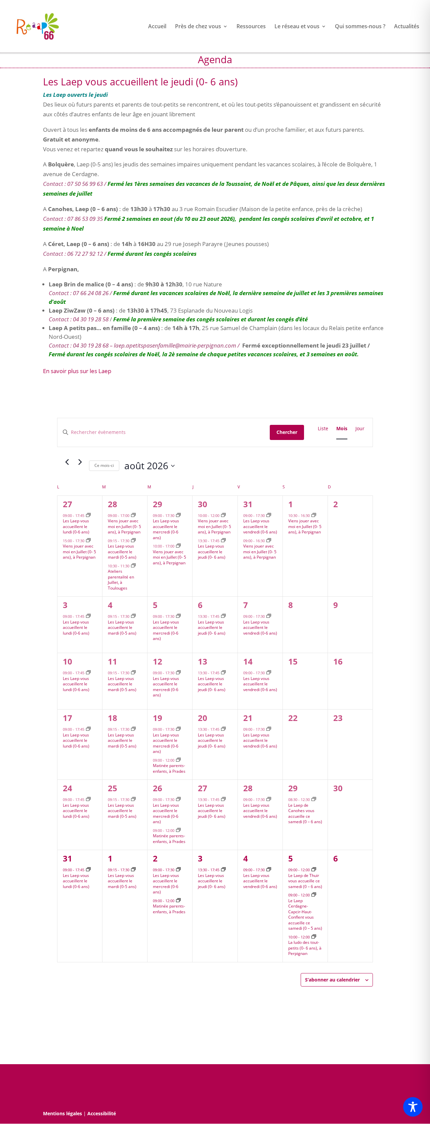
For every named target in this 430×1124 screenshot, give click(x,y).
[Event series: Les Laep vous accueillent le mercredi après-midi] (178, 515)
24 (67, 788)
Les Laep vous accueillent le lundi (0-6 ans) (76, 526)
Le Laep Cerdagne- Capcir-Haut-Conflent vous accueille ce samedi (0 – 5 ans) (305, 914)
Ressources (251, 27)
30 (202, 504)
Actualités (406, 27)
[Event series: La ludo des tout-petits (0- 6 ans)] (313, 936)
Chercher (286, 432)
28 (112, 504)
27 (67, 504)
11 (112, 661)
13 (202, 661)
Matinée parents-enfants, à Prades (169, 768)
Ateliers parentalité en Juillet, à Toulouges (121, 579)
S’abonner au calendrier (332, 979)
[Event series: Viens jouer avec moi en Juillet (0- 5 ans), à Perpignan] (88, 540)
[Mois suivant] (80, 462)
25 (112, 788)
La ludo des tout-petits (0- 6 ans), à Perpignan (304, 947)
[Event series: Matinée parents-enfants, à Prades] (178, 760)
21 (248, 717)
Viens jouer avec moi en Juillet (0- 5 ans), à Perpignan (79, 551)
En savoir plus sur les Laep (77, 371)
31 (248, 504)
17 (67, 717)
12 (157, 661)
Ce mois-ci (104, 465)
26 (157, 788)
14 (248, 661)
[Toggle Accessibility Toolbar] (412, 1106)
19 (157, 717)
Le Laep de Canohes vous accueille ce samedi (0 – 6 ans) (305, 813)
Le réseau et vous (296, 27)
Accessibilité (101, 1113)
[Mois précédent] (67, 462)
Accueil (157, 27)
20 (202, 717)
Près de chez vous (198, 27)
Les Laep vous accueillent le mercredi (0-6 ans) (166, 529)
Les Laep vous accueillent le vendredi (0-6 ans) (260, 526)
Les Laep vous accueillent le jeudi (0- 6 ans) (211, 551)
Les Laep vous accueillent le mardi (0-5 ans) (122, 551)
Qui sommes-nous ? (360, 27)
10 (67, 661)
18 (112, 717)
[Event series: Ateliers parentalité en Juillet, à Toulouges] (133, 565)
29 (157, 504)
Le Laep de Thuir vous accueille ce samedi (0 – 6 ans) (305, 881)
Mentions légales (62, 1113)
